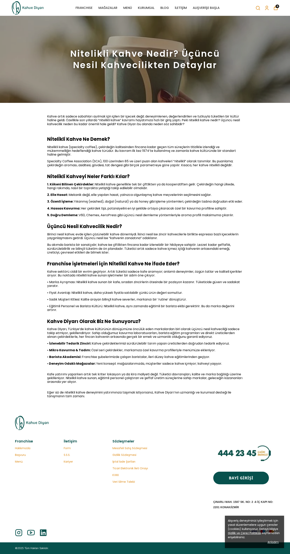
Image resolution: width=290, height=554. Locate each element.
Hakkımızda (22, 448)
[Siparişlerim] (266, 8)
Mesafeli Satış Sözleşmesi (129, 448)
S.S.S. (67, 455)
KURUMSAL (146, 8)
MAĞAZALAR (107, 8)
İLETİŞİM (181, 8)
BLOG (164, 8)
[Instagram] (18, 532)
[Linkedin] (43, 532)
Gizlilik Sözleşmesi (124, 455)
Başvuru (20, 455)
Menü (19, 462)
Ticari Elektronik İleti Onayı (130, 468)
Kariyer (68, 462)
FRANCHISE (84, 8)
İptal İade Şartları (123, 462)
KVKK (115, 475)
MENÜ (127, 8)
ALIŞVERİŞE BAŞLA (206, 8)
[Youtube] (31, 532)
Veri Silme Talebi (123, 482)
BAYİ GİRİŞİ (241, 478)
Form (67, 448)
